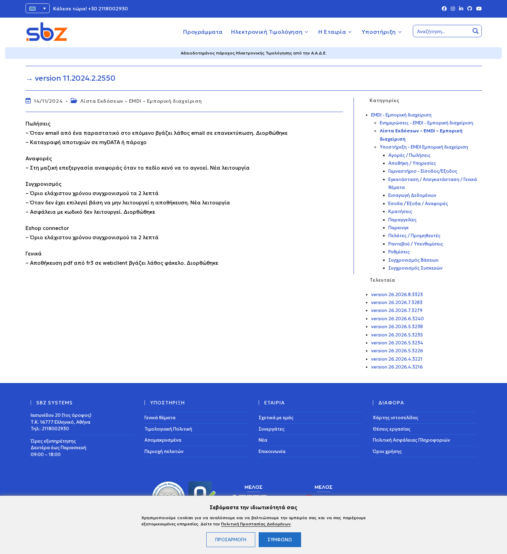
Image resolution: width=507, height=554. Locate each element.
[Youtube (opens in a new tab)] (478, 9)
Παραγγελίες (402, 220)
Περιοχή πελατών (164, 451)
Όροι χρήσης (387, 451)
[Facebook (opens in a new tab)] (444, 9)
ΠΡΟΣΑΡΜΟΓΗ (230, 540)
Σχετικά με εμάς (276, 418)
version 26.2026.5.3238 (397, 327)
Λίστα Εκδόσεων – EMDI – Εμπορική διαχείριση (141, 101)
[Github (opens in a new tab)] (469, 9)
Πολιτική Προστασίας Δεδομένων (256, 523)
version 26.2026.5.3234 (397, 343)
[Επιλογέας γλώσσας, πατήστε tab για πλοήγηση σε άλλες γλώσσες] (38, 8)
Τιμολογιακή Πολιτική (168, 429)
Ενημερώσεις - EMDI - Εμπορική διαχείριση (426, 123)
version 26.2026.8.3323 (397, 295)
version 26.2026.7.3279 (397, 310)
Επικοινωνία (272, 451)
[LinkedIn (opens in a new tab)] (461, 9)
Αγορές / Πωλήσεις (409, 155)
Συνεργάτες (272, 429)
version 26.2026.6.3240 (397, 319)
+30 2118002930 (108, 9)
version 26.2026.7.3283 (397, 302)
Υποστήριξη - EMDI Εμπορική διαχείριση (424, 147)
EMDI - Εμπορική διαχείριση (401, 115)
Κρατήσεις (400, 211)
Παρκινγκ (398, 228)
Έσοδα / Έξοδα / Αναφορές (418, 204)
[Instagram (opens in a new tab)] (453, 9)
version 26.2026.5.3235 (397, 335)
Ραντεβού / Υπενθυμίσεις (415, 244)
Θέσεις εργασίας (391, 429)
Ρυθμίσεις (399, 252)
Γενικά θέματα (160, 418)
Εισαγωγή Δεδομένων (412, 195)
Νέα (263, 440)
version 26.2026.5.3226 (397, 351)
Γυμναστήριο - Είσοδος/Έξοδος (422, 171)
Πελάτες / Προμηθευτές (414, 236)
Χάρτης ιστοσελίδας (395, 418)
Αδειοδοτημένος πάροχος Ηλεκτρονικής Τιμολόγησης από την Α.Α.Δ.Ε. (254, 53)
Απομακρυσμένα (163, 440)
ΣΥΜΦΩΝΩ (280, 540)
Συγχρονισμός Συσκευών (415, 268)
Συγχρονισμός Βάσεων (413, 260)
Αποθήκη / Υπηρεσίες (412, 163)
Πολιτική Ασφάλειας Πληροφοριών (411, 440)
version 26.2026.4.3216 (397, 367)
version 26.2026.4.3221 (397, 359)
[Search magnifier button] (475, 31)
